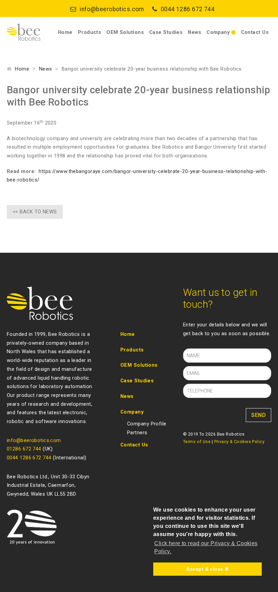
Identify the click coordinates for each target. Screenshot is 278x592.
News (194, 32)
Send (258, 415)
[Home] (23, 32)
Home (65, 32)
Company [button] (218, 32)
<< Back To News (35, 212)
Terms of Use (197, 441)
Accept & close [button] (205, 569)
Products (89, 32)
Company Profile (146, 424)
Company (131, 412)
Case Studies (165, 32)
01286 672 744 (24, 449)
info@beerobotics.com (112, 9)
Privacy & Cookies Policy (239, 441)
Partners (137, 432)
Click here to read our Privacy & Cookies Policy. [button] (206, 547)
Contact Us (255, 32)
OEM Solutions (125, 32)
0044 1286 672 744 (188, 9)
